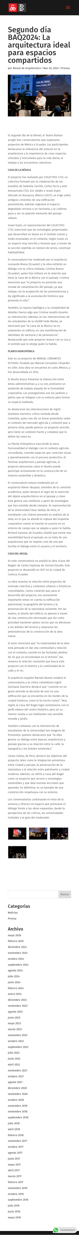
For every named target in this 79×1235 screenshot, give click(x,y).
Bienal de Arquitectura (27, 68)
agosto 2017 (15, 1152)
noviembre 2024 (18, 953)
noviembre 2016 (17, 1188)
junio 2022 (14, 1058)
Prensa (65, 68)
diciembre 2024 (17, 947)
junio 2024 (14, 982)
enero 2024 (15, 994)
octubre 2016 (16, 1194)
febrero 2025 (16, 941)
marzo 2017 (14, 1176)
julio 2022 (14, 1052)
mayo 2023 (14, 1023)
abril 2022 (14, 1064)
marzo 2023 (15, 1029)
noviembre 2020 (18, 1094)
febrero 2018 (16, 1135)
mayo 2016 (14, 1217)
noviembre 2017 (17, 1141)
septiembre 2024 (18, 964)
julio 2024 (14, 976)
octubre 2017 (15, 1147)
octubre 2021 (16, 1076)
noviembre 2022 (17, 1035)
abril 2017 (14, 1170)
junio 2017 (14, 1158)
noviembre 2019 (17, 1105)
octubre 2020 (16, 1100)
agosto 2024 (15, 970)
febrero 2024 (16, 988)
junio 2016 (14, 1211)
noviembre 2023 (17, 1005)
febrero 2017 (15, 1182)
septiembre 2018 (18, 1117)
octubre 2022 (16, 1041)
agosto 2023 (15, 1011)
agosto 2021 (15, 1082)
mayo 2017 (14, 1164)
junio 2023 (14, 1017)
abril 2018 (14, 1129)
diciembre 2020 (17, 1088)
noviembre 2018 (17, 1111)
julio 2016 (14, 1205)
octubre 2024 (16, 959)
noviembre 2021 (17, 1070)
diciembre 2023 (17, 1000)
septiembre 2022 (18, 1047)
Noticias (13, 912)
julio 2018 (14, 1123)
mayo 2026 (14, 935)
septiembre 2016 (18, 1199)
